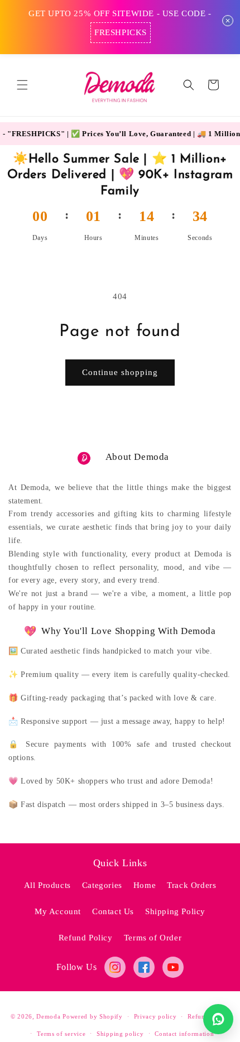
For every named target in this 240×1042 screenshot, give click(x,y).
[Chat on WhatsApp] (218, 1019)
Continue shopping (120, 372)
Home (144, 885)
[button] (22, 85)
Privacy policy (155, 1016)
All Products (47, 885)
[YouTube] (173, 967)
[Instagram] (115, 967)
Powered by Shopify (93, 1016)
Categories (102, 885)
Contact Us (113, 911)
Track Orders (191, 885)
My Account (58, 911)
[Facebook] (144, 967)
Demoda (48, 1016)
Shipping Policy (175, 911)
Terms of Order (152, 937)
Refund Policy (86, 937)
